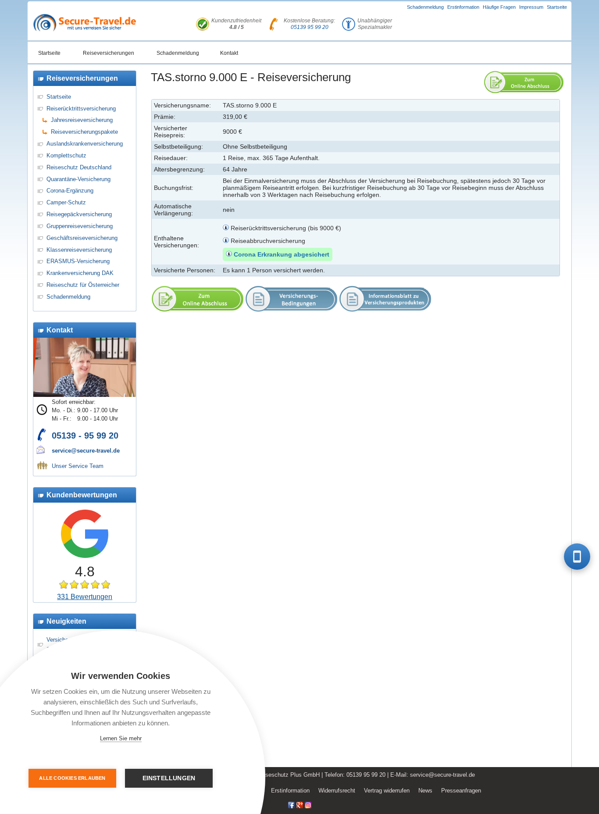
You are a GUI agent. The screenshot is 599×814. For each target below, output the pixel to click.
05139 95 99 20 (309, 27)
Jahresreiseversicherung (82, 120)
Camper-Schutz (66, 202)
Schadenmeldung (425, 7)
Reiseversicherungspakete (84, 132)
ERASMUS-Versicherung (78, 261)
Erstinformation (463, 7)
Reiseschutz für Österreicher (82, 285)
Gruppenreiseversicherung (79, 226)
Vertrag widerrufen (387, 790)
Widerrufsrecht (336, 790)
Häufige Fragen (499, 7)
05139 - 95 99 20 (85, 435)
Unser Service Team (77, 466)
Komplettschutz (66, 155)
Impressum (531, 7)
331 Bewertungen (84, 596)
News (425, 790)
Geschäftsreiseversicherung (82, 238)
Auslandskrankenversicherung (84, 143)
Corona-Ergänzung (69, 190)
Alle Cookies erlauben (72, 778)
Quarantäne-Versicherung (78, 179)
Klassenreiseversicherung (79, 249)
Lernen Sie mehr (121, 738)
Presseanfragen (461, 790)
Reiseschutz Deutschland (78, 167)
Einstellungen (169, 778)
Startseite (557, 7)
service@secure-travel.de (86, 450)
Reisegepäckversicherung (79, 214)
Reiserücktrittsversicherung (81, 108)
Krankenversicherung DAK (80, 273)
